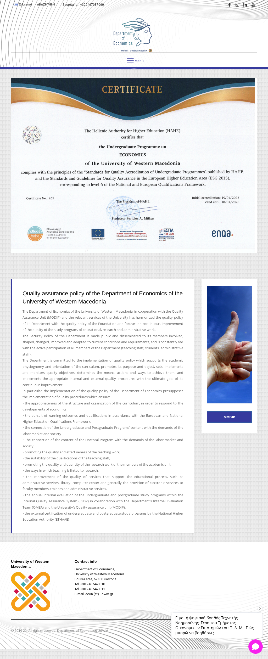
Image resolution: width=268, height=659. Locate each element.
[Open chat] (255, 646)
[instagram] (237, 5)
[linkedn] (245, 5)
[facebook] (229, 5)
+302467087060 (92, 5)
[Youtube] (253, 5)
